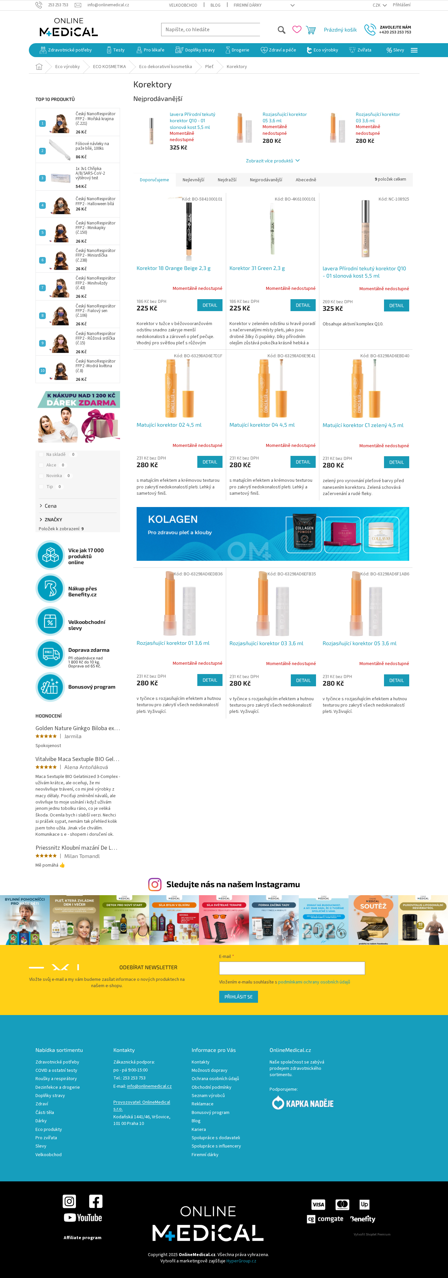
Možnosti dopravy (209, 1070)
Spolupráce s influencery (216, 1146)
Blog (216, 5)
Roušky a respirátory (56, 1079)
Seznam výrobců (208, 1096)
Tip (53, 486)
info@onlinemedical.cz (149, 1086)
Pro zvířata (46, 1138)
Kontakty (201, 1062)
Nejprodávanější (266, 180)
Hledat (273, 29)
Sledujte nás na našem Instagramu (233, 884)
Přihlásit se (238, 996)
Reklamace (203, 1104)
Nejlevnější (193, 180)
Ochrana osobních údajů (215, 1079)
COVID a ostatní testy (56, 1070)
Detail (210, 305)
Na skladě (60, 454)
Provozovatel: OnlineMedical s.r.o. (141, 1105)
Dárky (41, 1121)
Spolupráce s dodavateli (216, 1138)
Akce (55, 465)
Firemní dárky (248, 5)
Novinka (58, 475)
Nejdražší (227, 180)
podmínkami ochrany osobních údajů (314, 982)
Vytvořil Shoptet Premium (372, 1234)
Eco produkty (48, 1130)
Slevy (40, 1146)
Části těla (44, 1113)
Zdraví (41, 1104)
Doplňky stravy (50, 1096)
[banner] (273, 533)
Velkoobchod (183, 5)
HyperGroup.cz (241, 1261)
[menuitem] (66, 50)
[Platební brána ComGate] (340, 1211)
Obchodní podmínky (211, 1087)
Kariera (199, 1130)
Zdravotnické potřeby (57, 1062)
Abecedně (306, 180)
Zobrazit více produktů (269, 160)
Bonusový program (210, 1113)
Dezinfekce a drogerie (57, 1087)
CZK (377, 5)
